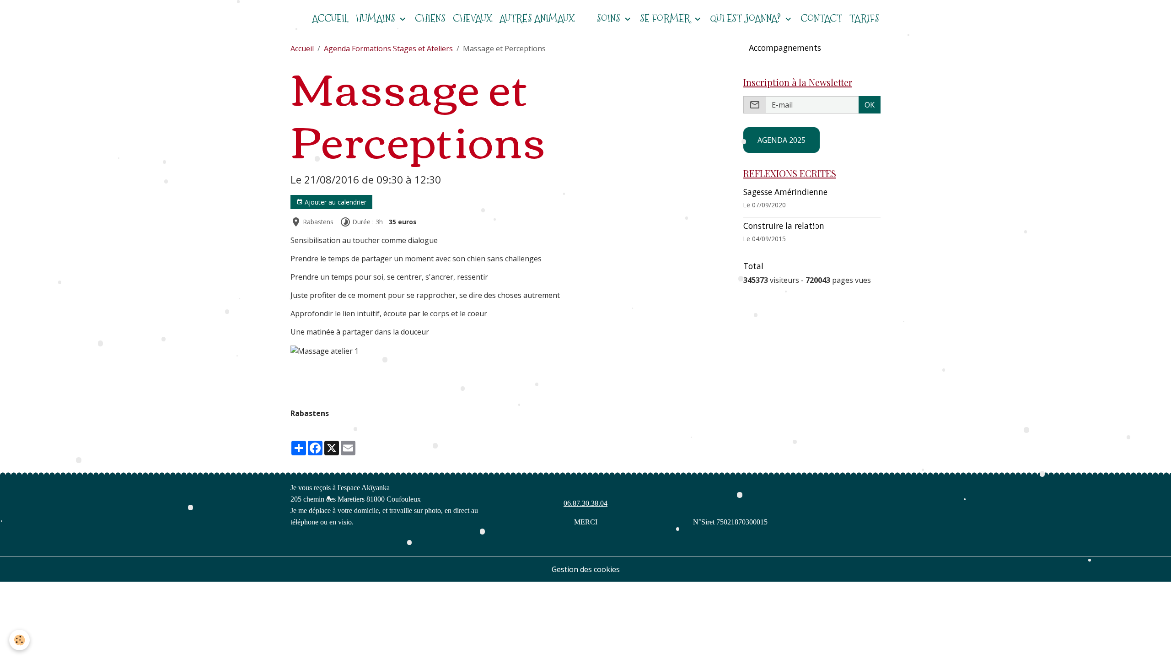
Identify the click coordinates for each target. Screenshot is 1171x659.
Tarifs (864, 18)
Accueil (302, 48)
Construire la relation (783, 225)
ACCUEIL (330, 18)
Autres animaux (537, 18)
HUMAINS (376, 18)
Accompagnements (785, 48)
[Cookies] (19, 640)
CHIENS (430, 18)
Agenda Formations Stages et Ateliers (388, 48)
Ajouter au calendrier (334, 202)
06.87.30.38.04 (585, 503)
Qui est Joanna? (746, 18)
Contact (821, 18)
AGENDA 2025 (781, 140)
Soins (609, 18)
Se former (666, 18)
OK (870, 105)
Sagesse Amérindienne (785, 191)
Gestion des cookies (586, 569)
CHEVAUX (472, 18)
